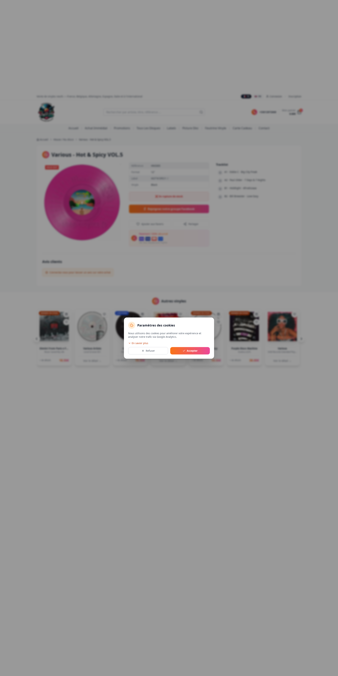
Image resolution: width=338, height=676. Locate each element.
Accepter (192, 350)
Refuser (150, 350)
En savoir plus (140, 343)
